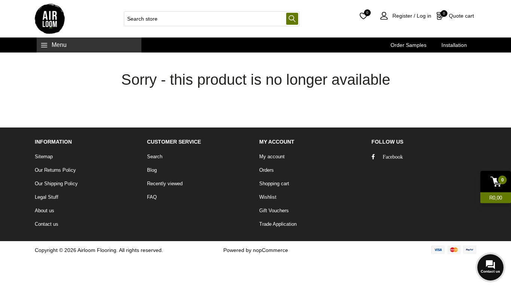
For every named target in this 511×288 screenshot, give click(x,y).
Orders (266, 170)
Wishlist (267, 197)
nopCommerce (270, 250)
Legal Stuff (46, 197)
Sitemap (44, 156)
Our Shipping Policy (56, 183)
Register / (403, 16)
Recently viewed (165, 183)
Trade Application (278, 224)
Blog (152, 170)
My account (272, 156)
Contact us (46, 224)
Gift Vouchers (274, 210)
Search (292, 19)
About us (44, 210)
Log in (423, 16)
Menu (59, 45)
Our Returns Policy (55, 170)
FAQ (152, 197)
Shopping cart (274, 183)
